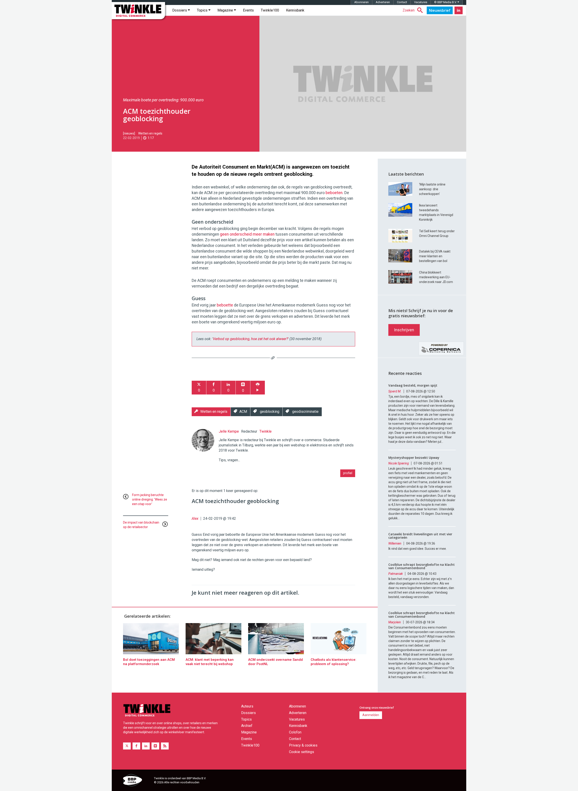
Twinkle (265, 431)
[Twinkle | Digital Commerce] (138, 10)
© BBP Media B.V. (445, 2)
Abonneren (361, 2)
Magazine (225, 10)
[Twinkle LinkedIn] (458, 10)
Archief (246, 726)
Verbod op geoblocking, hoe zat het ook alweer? (250, 339)
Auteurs (247, 706)
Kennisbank (295, 10)
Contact (402, 2)
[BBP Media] (137, 781)
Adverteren (383, 2)
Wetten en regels (150, 133)
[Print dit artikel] (257, 387)
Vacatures (420, 2)
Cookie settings (301, 752)
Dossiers (180, 10)
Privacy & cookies (303, 745)
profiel (347, 473)
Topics (202, 10)
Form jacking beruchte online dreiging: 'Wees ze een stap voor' (149, 499)
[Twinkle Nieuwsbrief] (440, 10)
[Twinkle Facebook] (136, 745)
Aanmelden (370, 715)
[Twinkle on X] (127, 745)
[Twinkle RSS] (165, 745)
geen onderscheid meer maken (247, 234)
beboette (225, 305)
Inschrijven (404, 329)
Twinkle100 (270, 10)
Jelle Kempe (229, 431)
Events (248, 10)
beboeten (334, 192)
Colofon (295, 732)
